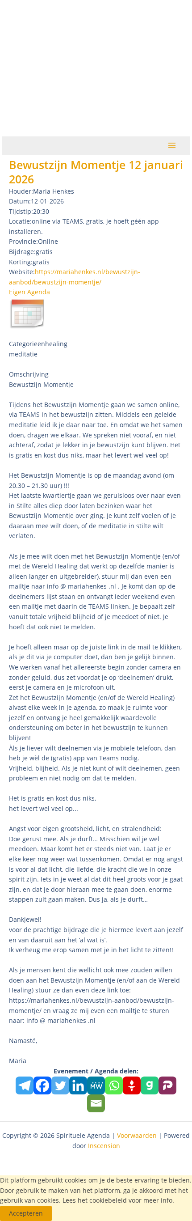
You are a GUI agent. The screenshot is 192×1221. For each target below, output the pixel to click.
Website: (22, 271)
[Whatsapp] (114, 1085)
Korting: (21, 262)
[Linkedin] (78, 1085)
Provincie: (23, 241)
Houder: (21, 191)
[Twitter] (60, 1085)
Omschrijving (29, 374)
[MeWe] (96, 1085)
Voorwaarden (137, 1135)
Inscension (104, 1145)
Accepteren (26, 1213)
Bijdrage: (22, 251)
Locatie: (20, 221)
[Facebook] (42, 1085)
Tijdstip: (21, 211)
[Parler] (167, 1085)
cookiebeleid (108, 1200)
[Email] (96, 1103)
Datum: (20, 201)
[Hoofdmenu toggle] (172, 145)
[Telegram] (24, 1085)
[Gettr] (132, 1085)
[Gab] (150, 1085)
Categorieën (27, 343)
